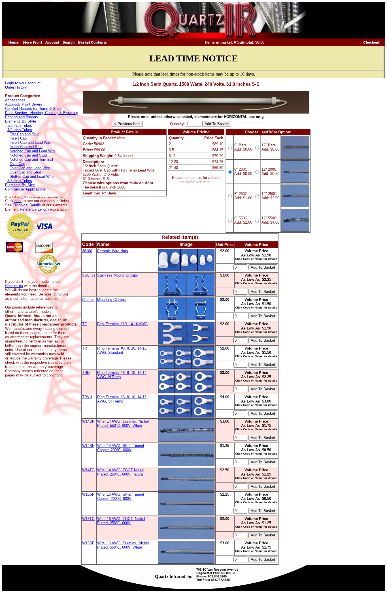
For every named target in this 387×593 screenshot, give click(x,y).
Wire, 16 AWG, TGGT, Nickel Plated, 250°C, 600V (121, 521)
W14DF (88, 421)
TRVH (87, 397)
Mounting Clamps (111, 299)
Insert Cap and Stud (26, 147)
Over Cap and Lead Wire (30, 168)
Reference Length (34, 209)
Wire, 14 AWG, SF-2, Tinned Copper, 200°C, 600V (120, 448)
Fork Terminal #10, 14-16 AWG (122, 324)
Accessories (15, 100)
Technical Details (27, 205)
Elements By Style (20, 121)
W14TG (88, 470)
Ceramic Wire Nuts (112, 251)
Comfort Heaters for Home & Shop (33, 108)
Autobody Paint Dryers (23, 104)
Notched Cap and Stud (28, 155)
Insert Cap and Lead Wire (30, 142)
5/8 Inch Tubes (19, 181)
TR (84, 348)
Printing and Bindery (21, 117)
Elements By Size (20, 185)
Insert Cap (18, 138)
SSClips (88, 275)
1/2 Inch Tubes (19, 130)
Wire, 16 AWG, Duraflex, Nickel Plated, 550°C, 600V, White (123, 545)
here (18, 201)
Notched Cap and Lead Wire (33, 151)
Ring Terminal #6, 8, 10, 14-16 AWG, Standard (121, 350)
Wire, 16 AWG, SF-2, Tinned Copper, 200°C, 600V (120, 496)
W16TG (88, 519)
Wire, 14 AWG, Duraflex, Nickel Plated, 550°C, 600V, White (123, 423)
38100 (87, 251)
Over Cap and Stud (25, 172)
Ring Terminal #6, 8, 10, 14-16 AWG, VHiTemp (121, 399)
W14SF (88, 446)
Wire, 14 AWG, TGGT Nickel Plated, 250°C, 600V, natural (120, 472)
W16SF (88, 494)
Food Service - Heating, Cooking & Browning (41, 113)
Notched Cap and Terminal (31, 159)
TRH (86, 373)
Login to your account (23, 83)
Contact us (14, 286)
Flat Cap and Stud (24, 134)
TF (84, 324)
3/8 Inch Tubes (19, 125)
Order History (16, 87)
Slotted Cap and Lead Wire (32, 176)
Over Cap (17, 164)
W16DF (88, 543)
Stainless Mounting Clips (117, 275)
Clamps (88, 299)
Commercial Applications (25, 189)
